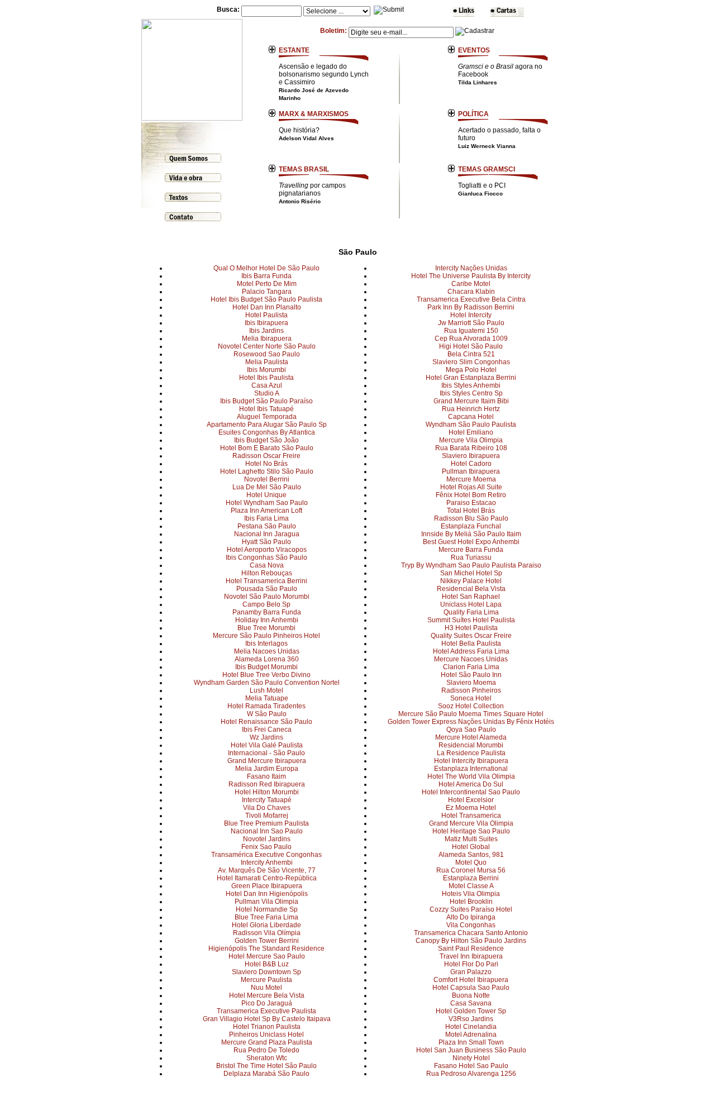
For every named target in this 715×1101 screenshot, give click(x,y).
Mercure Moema (471, 479)
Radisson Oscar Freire (266, 456)
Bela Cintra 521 (471, 354)
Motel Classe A (471, 886)
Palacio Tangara (267, 291)
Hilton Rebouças (266, 573)
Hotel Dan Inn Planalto (266, 307)
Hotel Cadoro (471, 464)
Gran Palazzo (471, 972)
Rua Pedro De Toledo (266, 1050)
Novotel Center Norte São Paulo (267, 346)
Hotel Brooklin (471, 901)
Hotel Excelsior (471, 800)
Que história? (306, 133)
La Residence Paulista (471, 753)
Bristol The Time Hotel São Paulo (266, 1066)
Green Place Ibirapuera (266, 886)
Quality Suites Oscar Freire (471, 636)
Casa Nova (267, 565)
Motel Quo (471, 862)
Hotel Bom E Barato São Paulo (266, 448)
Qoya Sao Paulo (471, 729)
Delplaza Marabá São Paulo (266, 1074)
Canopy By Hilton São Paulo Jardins (471, 941)
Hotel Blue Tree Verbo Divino (266, 675)
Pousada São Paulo (266, 589)
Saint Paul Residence (471, 948)
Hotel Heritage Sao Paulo (471, 831)
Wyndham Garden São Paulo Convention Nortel (267, 683)
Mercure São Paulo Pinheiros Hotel (266, 636)
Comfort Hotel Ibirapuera (470, 980)
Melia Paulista (266, 362)
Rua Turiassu (471, 557)
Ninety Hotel (471, 1058)
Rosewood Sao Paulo (266, 354)
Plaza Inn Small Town (471, 1042)
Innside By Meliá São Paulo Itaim (471, 534)
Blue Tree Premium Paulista (266, 823)
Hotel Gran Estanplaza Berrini (471, 378)
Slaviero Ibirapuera (471, 456)
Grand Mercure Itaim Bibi (471, 401)
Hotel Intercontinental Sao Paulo (471, 792)
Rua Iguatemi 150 (471, 331)
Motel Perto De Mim (267, 284)
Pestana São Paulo (266, 526)
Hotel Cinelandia (471, 1027)
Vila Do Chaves (266, 808)
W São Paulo (267, 714)
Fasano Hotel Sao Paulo (471, 1066)
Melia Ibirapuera (267, 338)
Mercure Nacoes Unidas (471, 659)
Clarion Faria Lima (471, 667)
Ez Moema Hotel (471, 808)
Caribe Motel (470, 284)
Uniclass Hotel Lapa (471, 604)
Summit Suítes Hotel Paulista (471, 620)
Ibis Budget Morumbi (266, 667)
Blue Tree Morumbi (266, 628)
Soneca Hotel (471, 698)
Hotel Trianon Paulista (267, 1027)
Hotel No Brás (266, 464)
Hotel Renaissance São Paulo (266, 722)
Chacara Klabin (471, 291)
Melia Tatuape (266, 698)
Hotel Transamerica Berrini (266, 581)
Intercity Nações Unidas (471, 268)
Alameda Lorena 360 (267, 659)
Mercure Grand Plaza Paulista (266, 1042)
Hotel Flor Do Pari (471, 964)
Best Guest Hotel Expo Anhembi (471, 542)
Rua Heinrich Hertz (471, 409)
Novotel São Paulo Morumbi (266, 596)
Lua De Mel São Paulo (266, 487)
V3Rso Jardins (471, 1019)
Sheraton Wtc (266, 1058)
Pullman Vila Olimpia (266, 901)
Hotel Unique (266, 495)
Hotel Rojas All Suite (471, 487)
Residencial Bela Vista (471, 589)
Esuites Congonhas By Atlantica (266, 432)
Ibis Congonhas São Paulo (266, 557)
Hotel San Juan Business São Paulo (471, 1050)
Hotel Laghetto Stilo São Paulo (266, 471)
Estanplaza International (471, 769)
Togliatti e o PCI (482, 189)
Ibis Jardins (266, 331)
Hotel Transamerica (471, 815)
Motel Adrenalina (471, 1034)
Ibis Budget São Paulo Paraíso (266, 401)
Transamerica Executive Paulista (266, 1011)
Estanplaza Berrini (471, 878)
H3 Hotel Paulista (471, 628)
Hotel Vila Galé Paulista (267, 745)
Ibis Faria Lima (266, 518)
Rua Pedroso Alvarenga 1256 (471, 1074)
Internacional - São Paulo (266, 753)
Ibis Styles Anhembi (470, 385)
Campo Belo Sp (266, 604)
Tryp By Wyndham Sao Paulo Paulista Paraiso (471, 565)
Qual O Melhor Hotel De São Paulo (266, 268)
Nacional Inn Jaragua (266, 534)
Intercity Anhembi (267, 862)
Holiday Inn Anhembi (266, 620)
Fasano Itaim (266, 776)
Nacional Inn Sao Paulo (267, 831)
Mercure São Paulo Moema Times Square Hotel (471, 714)
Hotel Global (471, 847)
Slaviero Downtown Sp (266, 972)
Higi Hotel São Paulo (471, 346)
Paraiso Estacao (471, 503)
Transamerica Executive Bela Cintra (471, 299)
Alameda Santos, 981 (471, 855)
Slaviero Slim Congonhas (471, 362)
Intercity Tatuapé (267, 800)
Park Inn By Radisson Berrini (470, 307)
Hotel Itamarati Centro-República (267, 878)
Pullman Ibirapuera (471, 471)
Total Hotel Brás (471, 510)
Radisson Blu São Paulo (471, 518)
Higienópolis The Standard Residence (266, 948)
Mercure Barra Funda (470, 550)
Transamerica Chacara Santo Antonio (471, 933)
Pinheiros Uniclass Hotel (266, 1034)
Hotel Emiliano (471, 432)
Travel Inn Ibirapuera (471, 956)
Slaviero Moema (471, 683)
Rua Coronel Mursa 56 (471, 870)
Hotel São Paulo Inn (471, 675)
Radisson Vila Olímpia (267, 933)
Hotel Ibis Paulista (266, 378)
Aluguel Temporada (267, 417)
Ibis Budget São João (266, 440)
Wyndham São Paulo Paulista (471, 424)
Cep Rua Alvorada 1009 (471, 338)
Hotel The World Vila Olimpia (471, 776)
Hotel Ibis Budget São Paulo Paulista (266, 299)
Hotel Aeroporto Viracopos (267, 550)
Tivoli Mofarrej (266, 815)
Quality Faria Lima (471, 612)
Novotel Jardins (266, 839)
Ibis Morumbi (266, 370)
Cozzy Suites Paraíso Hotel (471, 909)
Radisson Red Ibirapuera (266, 784)
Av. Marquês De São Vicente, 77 (267, 870)
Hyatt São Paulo (266, 542)
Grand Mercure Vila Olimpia (471, 823)
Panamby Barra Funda (266, 612)
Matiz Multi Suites (471, 839)
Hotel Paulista (266, 315)
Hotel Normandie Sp (267, 909)
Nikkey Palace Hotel (471, 581)
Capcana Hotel (471, 417)
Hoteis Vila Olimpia (471, 894)
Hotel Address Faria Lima (471, 651)
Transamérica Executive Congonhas (266, 855)
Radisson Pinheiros (471, 690)
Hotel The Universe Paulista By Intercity (471, 276)
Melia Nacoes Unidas (266, 651)
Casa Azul (266, 385)
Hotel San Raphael (471, 596)
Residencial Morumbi (470, 745)
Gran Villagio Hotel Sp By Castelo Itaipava (267, 1019)
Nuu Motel (266, 988)
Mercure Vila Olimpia (471, 440)
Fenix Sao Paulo (266, 847)
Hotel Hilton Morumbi (267, 792)
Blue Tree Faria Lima (266, 917)
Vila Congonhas (470, 925)
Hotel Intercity (471, 315)
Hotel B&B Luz (267, 964)
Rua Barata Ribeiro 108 (471, 448)
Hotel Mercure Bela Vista (266, 995)
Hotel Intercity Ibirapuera (471, 761)
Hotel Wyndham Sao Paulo (267, 503)
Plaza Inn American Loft (266, 510)
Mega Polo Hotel (471, 370)
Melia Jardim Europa (266, 769)
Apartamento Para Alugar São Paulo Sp (267, 424)
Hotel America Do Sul (470, 784)
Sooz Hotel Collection (471, 706)
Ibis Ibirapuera (266, 323)
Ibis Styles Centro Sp (471, 393)
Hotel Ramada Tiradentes (266, 706)
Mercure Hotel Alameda (471, 737)
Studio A (266, 393)
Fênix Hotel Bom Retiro (471, 495)
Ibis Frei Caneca (267, 729)
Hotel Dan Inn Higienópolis (267, 894)
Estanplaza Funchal (471, 526)
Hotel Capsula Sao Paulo (470, 988)
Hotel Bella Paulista (471, 643)
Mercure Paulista (266, 980)
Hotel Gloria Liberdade (266, 925)
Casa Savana (471, 1003)
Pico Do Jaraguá (266, 1003)
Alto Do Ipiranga (470, 917)
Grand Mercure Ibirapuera (266, 761)
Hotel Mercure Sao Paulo (266, 956)
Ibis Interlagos (266, 643)
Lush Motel (266, 690)
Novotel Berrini (266, 479)
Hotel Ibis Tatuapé (266, 409)
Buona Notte (471, 995)
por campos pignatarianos (312, 193)
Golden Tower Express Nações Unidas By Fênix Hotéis (471, 722)
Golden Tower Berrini (267, 941)
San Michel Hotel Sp (471, 573)
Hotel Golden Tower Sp (471, 1011)
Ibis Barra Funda (266, 276)
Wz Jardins (266, 737)
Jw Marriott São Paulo (471, 323)
